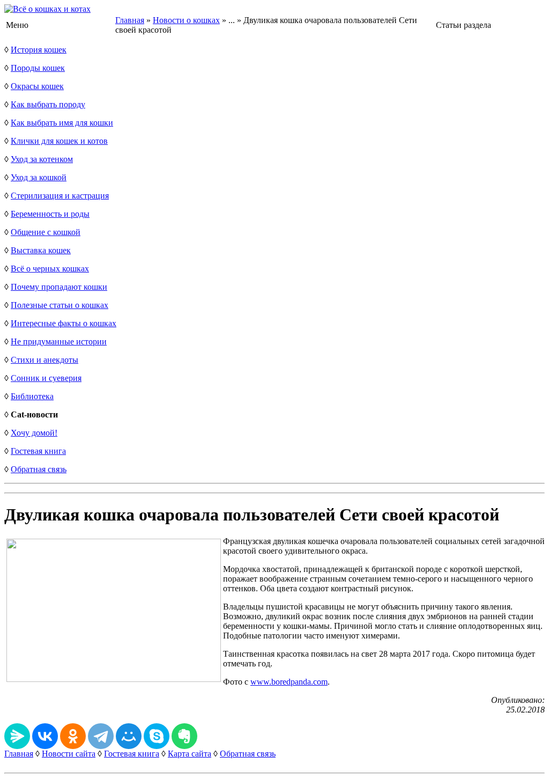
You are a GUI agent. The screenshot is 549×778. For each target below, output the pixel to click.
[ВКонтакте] (45, 736)
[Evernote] (184, 736)
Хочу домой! (34, 432)
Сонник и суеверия (46, 378)
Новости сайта (68, 753)
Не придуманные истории (59, 341)
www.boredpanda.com (289, 681)
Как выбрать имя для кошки (62, 122)
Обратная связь (38, 469)
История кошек (38, 49)
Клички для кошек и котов (59, 140)
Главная (129, 20)
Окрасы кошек (37, 86)
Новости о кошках (186, 20)
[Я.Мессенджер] (17, 736)
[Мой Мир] (129, 736)
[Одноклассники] (73, 736)
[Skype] (156, 736)
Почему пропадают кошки (59, 286)
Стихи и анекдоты (44, 359)
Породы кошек (38, 67)
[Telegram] (101, 736)
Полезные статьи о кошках (59, 305)
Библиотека (32, 396)
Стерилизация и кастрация (60, 195)
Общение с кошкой (45, 232)
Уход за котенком (42, 159)
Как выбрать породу (48, 104)
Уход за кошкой (38, 177)
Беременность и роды (50, 213)
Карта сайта (189, 753)
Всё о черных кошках (50, 268)
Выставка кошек (41, 250)
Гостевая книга (38, 451)
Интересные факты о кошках (63, 323)
